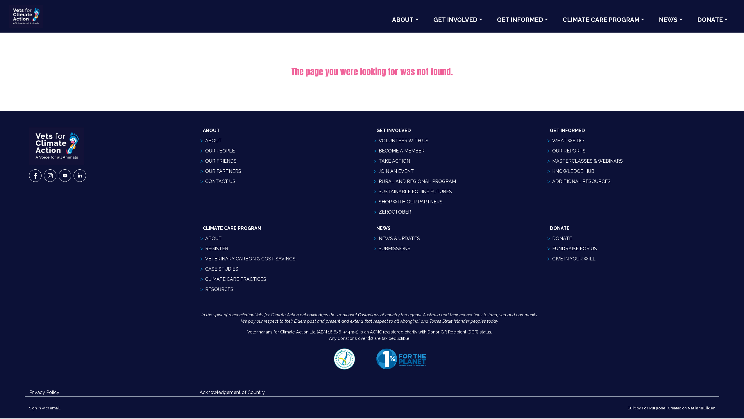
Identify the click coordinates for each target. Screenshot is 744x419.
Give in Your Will (573, 259)
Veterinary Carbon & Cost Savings (250, 259)
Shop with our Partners (411, 202)
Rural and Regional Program (417, 181)
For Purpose (654, 408)
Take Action (394, 161)
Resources (219, 289)
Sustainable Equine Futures (415, 191)
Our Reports (569, 151)
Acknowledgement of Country (232, 392)
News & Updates (399, 238)
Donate (710, 19)
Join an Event (396, 171)
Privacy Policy (44, 392)
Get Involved (455, 19)
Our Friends (221, 161)
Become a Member (402, 151)
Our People (220, 151)
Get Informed (520, 19)
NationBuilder (701, 408)
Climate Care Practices (235, 279)
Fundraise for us (574, 248)
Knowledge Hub (573, 171)
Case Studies (221, 269)
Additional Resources (581, 181)
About (403, 19)
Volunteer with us (403, 140)
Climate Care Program (601, 19)
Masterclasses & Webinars (587, 161)
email (55, 408)
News (668, 19)
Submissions (394, 248)
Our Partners (223, 171)
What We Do (568, 140)
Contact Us (220, 181)
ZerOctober (395, 212)
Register (216, 248)
